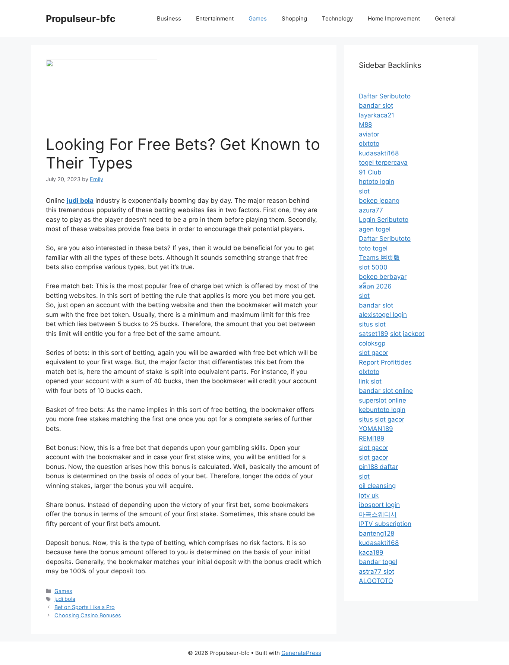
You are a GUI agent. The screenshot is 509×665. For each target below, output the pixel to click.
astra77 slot (376, 571)
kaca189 (371, 552)
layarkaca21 (376, 115)
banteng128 (376, 533)
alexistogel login (383, 314)
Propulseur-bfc (81, 18)
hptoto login (376, 181)
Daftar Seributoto (385, 96)
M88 (365, 124)
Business (169, 18)
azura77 (371, 210)
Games (258, 18)
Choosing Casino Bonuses (87, 615)
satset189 (373, 333)
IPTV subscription (385, 523)
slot (364, 191)
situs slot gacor (381, 419)
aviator (369, 134)
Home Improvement (394, 18)
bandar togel (378, 561)
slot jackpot (407, 333)
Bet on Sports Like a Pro (84, 607)
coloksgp (372, 343)
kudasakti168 (379, 153)
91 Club (370, 172)
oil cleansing (377, 485)
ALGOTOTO (376, 580)
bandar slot (376, 105)
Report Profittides (385, 362)
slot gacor (373, 352)
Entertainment (215, 18)
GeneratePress (301, 652)
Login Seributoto (383, 219)
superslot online (382, 400)
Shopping (294, 18)
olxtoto (369, 143)
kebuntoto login (382, 409)
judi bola (64, 599)
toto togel (373, 248)
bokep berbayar (383, 276)
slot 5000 (373, 267)
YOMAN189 (376, 428)
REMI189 (372, 438)
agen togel (375, 229)
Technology (337, 18)
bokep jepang (379, 200)
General (445, 18)
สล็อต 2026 (375, 286)
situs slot (372, 324)
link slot (370, 381)
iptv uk (369, 495)
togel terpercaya (383, 162)
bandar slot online (386, 390)
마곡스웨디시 (378, 514)
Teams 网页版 (379, 257)
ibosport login (379, 504)
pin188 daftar (378, 466)
